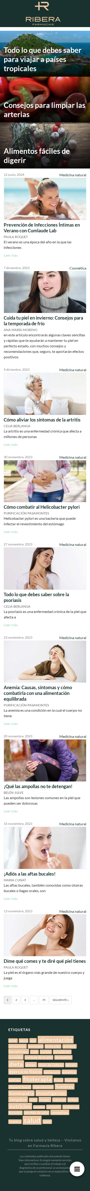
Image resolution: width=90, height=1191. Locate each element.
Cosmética (77, 268)
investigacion (51, 1093)
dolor (31, 1064)
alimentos (17, 1046)
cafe (34, 1052)
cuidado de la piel (39, 1057)
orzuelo (39, 1107)
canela (46, 1052)
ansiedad (35, 1046)
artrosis (69, 1046)
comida (15, 1057)
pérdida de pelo (36, 1113)
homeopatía (21, 1093)
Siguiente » (61, 1000)
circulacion (62, 1052)
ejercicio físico (25, 1071)
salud (32, 1120)
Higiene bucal (19, 1087)
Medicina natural (72, 175)
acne (13, 1040)
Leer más (11, 255)
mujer (45, 1099)
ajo (33, 1040)
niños (73, 1100)
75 (43, 1000)
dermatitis (63, 1057)
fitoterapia (37, 1079)
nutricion (20, 1106)
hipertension (43, 1087)
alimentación (55, 1039)
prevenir (53, 1107)
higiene (71, 1080)
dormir (71, 1065)
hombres (64, 1086)
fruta (58, 1080)
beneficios (18, 1051)
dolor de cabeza (51, 1065)
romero (15, 1122)
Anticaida (53, 1046)
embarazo (52, 1072)
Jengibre (18, 1099)
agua (23, 1040)
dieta (16, 1064)
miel (33, 1100)
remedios (59, 1112)
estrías (14, 1080)
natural (59, 1100)
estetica (69, 1072)
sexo (47, 1122)
